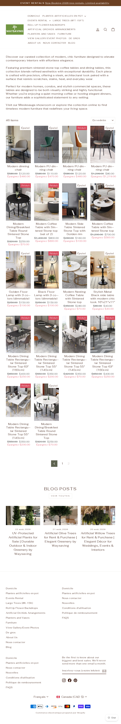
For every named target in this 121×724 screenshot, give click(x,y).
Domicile (34, 16)
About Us (34, 43)
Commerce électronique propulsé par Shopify (60, 712)
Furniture (65, 34)
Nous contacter (54, 43)
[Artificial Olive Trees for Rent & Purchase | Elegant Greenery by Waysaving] (60, 515)
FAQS (65, 617)
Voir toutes (60, 496)
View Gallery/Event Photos (47, 38)
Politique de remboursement (80, 612)
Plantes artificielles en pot (63, 16)
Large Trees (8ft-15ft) (68, 20)
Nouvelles (68, 603)
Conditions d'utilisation (76, 608)
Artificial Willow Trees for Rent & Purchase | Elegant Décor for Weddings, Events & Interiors (98, 541)
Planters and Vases (41, 34)
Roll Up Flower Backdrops (46, 25)
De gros (74, 38)
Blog (71, 43)
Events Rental (38, 20)
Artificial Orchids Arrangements (52, 29)
